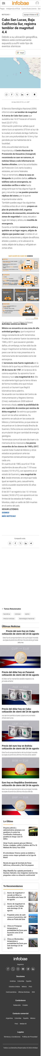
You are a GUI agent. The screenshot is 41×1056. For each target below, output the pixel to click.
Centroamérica (11, 992)
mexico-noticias (8, 618)
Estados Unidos (14, 986)
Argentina (9, 1018)
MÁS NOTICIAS (9, 516)
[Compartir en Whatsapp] (6, 94)
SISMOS (5, 512)
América (13, 981)
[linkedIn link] (33, 969)
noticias (17, 614)
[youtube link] (23, 969)
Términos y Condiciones (12, 1037)
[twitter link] (13, 969)
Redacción (17, 1005)
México (24, 986)
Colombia (20, 981)
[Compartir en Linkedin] (22, 94)
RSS (33, 992)
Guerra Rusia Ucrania (26, 9)
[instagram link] (18, 969)
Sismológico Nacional (26, 618)
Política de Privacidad (29, 1037)
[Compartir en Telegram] (27, 94)
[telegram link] (28, 969)
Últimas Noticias (24, 992)
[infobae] (20, 3)
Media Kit (23, 1024)
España (28, 981)
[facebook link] (8, 969)
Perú (30, 986)
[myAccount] (37, 3)
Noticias (5, 14)
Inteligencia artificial (10, 9)
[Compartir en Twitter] (17, 94)
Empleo (25, 1005)
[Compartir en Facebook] (12, 94)
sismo (27, 614)
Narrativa (6, 614)
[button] (3, 3)
